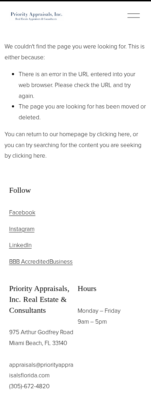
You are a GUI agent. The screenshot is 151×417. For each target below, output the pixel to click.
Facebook (22, 212)
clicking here (113, 134)
